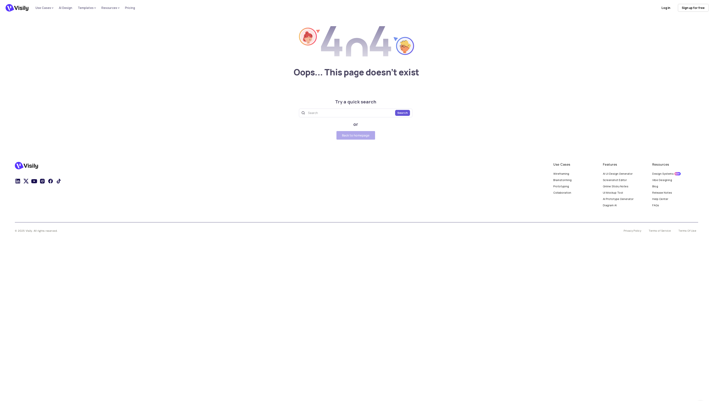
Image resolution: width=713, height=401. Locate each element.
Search (402, 113)
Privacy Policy (632, 230)
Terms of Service (660, 230)
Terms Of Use (687, 230)
